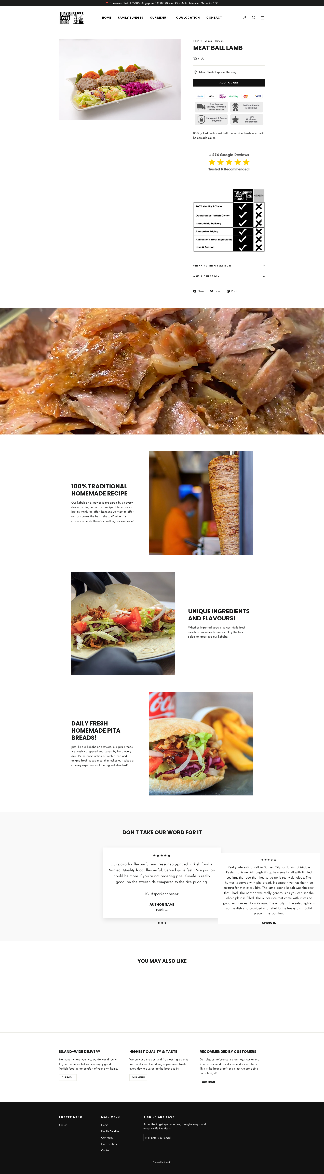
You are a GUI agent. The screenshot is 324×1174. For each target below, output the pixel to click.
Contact (214, 17)
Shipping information (212, 265)
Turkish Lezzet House (208, 40)
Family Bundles (130, 17)
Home (106, 17)
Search (63, 1125)
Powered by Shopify (162, 1162)
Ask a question (206, 276)
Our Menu (158, 17)
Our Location (188, 17)
